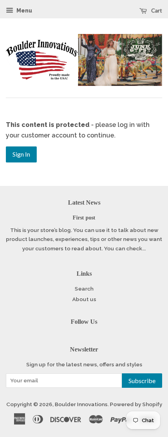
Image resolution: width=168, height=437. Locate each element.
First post (84, 218)
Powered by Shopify (136, 404)
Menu (23, 10)
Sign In (21, 154)
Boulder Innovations (81, 404)
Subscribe (142, 380)
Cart (156, 10)
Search (84, 288)
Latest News (84, 202)
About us (84, 299)
